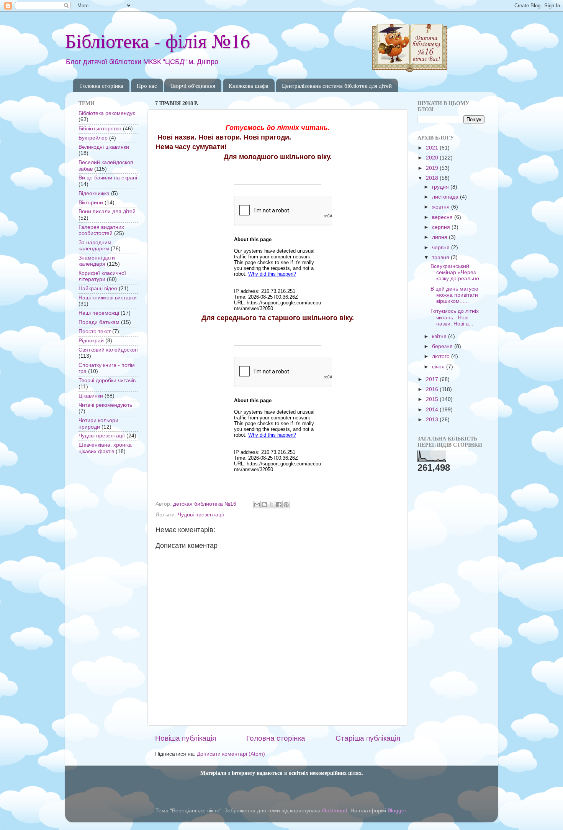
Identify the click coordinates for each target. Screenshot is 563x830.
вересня (443, 217)
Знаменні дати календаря (97, 261)
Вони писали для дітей (107, 211)
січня (439, 367)
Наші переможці (99, 313)
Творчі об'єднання (192, 85)
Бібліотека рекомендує (107, 113)
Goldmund (334, 811)
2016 (433, 389)
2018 (433, 178)
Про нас (147, 85)
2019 (433, 168)
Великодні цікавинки (104, 147)
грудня (441, 187)
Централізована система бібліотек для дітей (337, 85)
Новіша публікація (185, 738)
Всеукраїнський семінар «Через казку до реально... (457, 272)
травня (441, 257)
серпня (442, 227)
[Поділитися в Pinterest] (286, 504)
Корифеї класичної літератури (102, 276)
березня (443, 346)
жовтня (441, 207)
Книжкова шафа (248, 85)
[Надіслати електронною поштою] (257, 504)
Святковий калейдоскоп (108, 350)
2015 (433, 399)
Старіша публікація (368, 738)
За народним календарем (95, 245)
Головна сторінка (101, 85)
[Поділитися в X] (271, 504)
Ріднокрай (91, 341)
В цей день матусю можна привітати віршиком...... (454, 295)
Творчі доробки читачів (107, 380)
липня (440, 237)
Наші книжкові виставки (108, 298)
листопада (446, 197)
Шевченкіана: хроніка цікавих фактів (105, 448)
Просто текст (95, 331)
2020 (433, 158)
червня (441, 247)
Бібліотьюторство (100, 128)
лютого (441, 356)
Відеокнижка (94, 193)
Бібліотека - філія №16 (157, 40)
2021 (433, 148)
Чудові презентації (201, 515)
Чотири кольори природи (98, 423)
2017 (433, 379)
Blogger (397, 811)
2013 (433, 419)
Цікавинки (91, 396)
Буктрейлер (93, 138)
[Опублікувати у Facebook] (279, 504)
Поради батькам (99, 322)
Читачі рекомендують (105, 405)
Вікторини (91, 202)
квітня (440, 336)
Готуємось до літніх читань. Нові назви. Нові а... (454, 317)
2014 (433, 410)
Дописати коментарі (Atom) (231, 754)
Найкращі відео (98, 288)
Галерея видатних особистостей (101, 230)
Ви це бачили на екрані (108, 178)
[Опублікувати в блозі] (264, 504)
